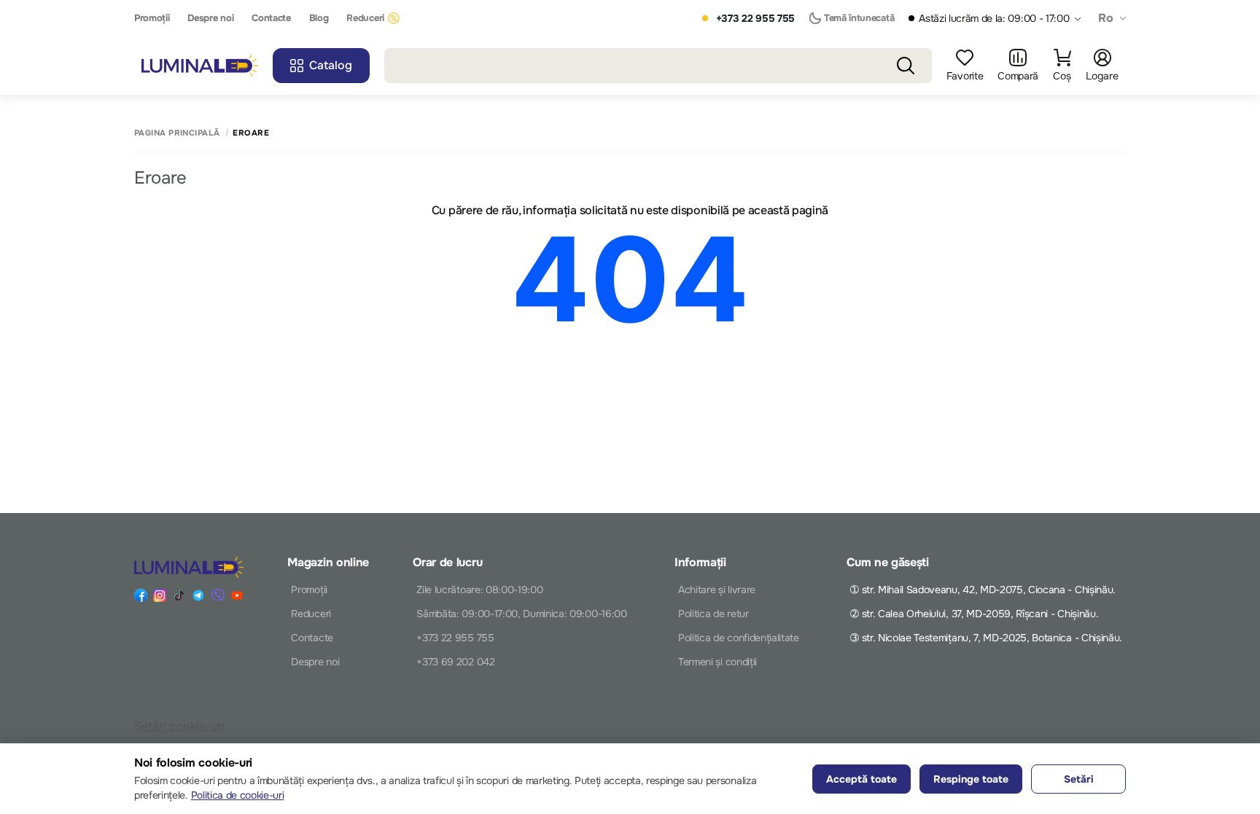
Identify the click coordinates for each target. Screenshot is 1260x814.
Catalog (330, 65)
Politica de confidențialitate (738, 637)
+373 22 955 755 (755, 18)
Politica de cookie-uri (237, 795)
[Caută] (905, 65)
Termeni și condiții (717, 661)
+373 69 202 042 (455, 661)
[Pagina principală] (199, 66)
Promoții (151, 18)
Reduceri (365, 18)
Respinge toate (970, 779)
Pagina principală (176, 133)
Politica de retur (713, 613)
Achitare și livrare (716, 589)
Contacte (271, 18)
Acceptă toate (861, 779)
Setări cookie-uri (179, 726)
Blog (319, 18)
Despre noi (210, 18)
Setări (1079, 779)
